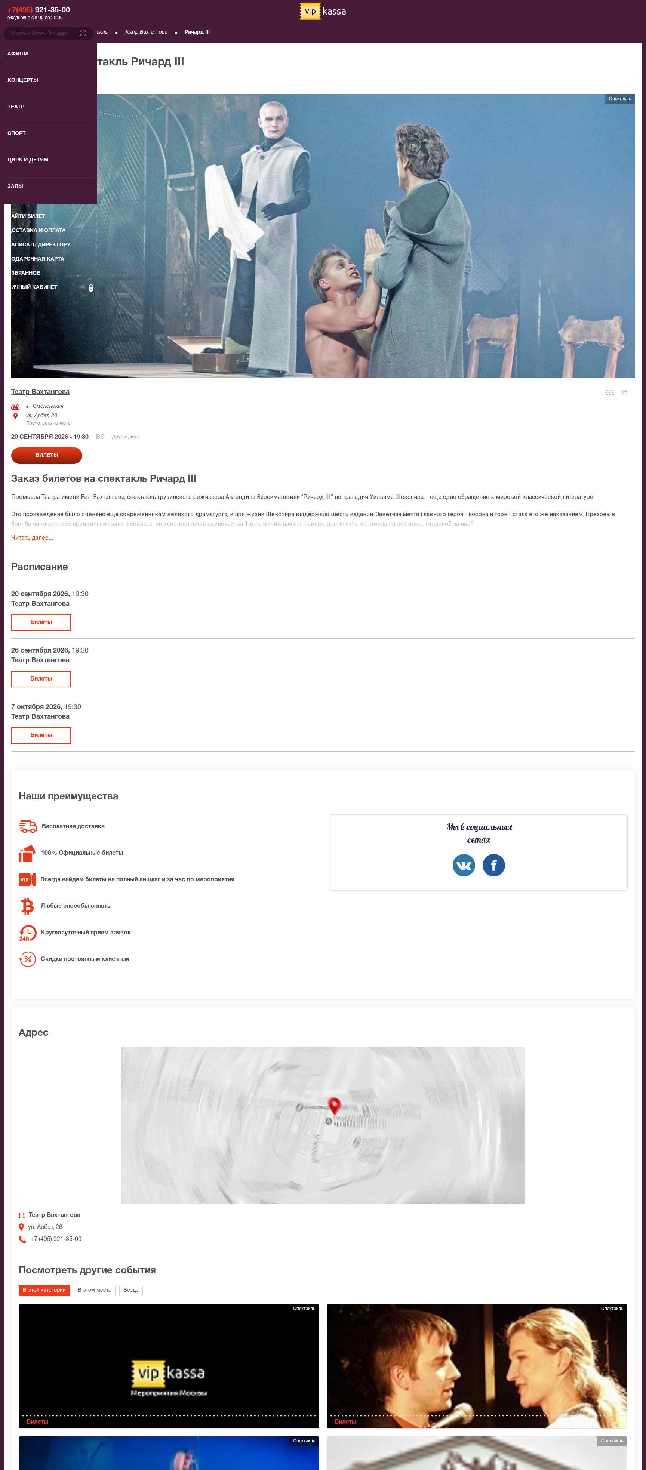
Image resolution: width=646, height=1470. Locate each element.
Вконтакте (464, 865)
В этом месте (94, 1290)
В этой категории (44, 1290)
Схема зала (609, 392)
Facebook (494, 865)
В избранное (36, 82)
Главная (21, 32)
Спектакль (95, 32)
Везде (131, 1290)
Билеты (41, 622)
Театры (56, 32)
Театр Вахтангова (146, 32)
